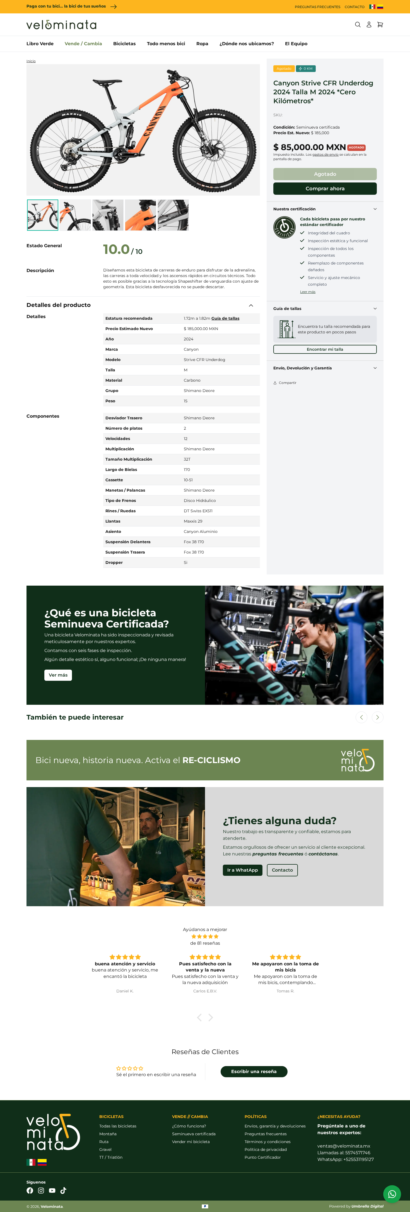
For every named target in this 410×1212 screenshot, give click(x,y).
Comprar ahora (325, 189)
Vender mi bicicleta (191, 1141)
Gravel (105, 1149)
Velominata (52, 1206)
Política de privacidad (266, 1149)
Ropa (202, 43)
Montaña (108, 1133)
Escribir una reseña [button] (254, 1071)
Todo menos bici (166, 43)
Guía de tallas (225, 318)
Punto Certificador (263, 1157)
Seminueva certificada (194, 1133)
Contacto (282, 870)
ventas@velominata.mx (343, 1146)
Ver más (58, 675)
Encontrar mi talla (325, 349)
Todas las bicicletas (117, 1126)
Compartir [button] (287, 383)
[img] (205, 936)
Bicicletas (124, 43)
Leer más (307, 292)
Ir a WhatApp (242, 870)
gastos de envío (325, 154)
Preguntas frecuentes (266, 1133)
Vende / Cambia (83, 43)
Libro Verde (40, 43)
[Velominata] (61, 24)
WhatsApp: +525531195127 (345, 1159)
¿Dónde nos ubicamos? (247, 43)
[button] (357, 24)
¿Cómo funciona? (189, 1126)
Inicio (31, 61)
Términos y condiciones (268, 1141)
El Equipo (296, 43)
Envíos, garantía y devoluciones (275, 1126)
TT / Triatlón (110, 1157)
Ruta (103, 1141)
